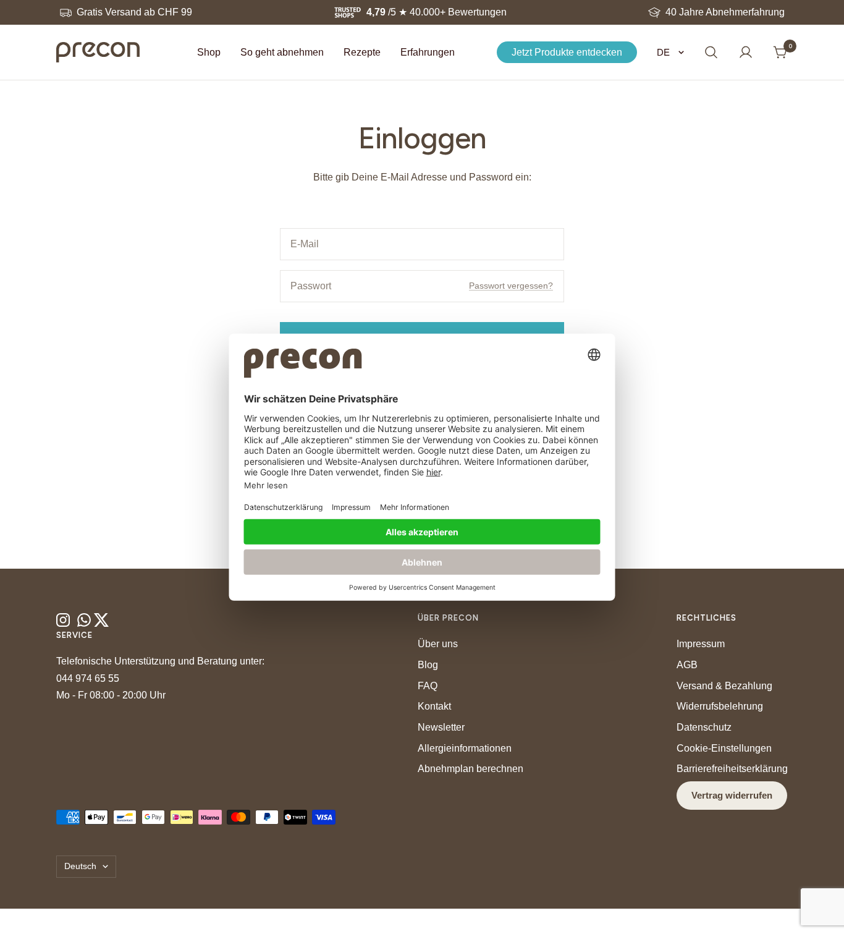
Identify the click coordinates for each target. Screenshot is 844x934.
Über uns (438, 644)
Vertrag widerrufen (731, 795)
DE (664, 52)
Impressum (701, 644)
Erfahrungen (427, 52)
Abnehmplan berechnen (470, 768)
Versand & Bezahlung (724, 686)
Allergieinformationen (465, 748)
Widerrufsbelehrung (720, 706)
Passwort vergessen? (511, 286)
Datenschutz (704, 727)
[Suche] (711, 52)
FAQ (427, 686)
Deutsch (80, 866)
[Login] (745, 52)
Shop (209, 52)
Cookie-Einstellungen (724, 748)
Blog (428, 665)
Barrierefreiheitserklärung (732, 768)
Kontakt (434, 706)
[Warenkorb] (780, 52)
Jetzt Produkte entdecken (567, 52)
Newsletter (441, 727)
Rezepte (362, 52)
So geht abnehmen (282, 52)
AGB (687, 665)
